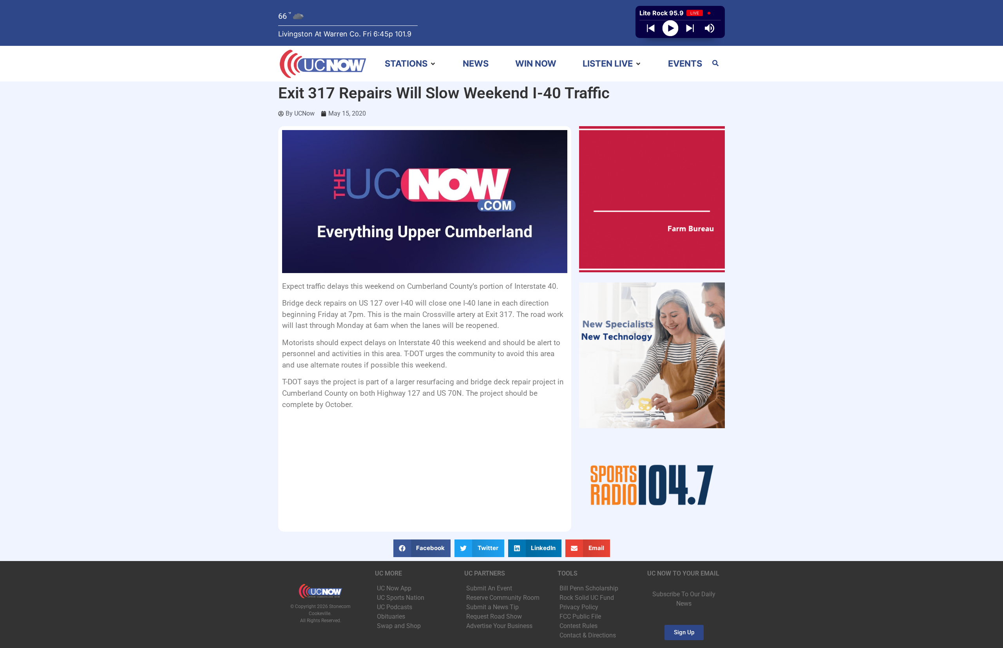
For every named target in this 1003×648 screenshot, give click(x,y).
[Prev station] (690, 28)
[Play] (671, 28)
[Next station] (651, 28)
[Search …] (715, 64)
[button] (410, 64)
